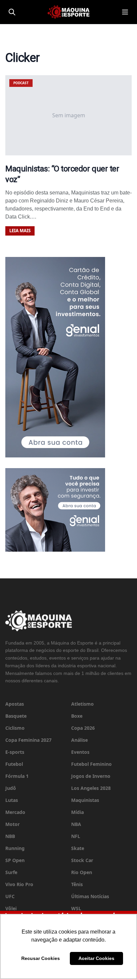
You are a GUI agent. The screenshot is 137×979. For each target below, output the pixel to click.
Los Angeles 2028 (91, 788)
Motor (12, 824)
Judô (10, 788)
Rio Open (81, 872)
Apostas (14, 704)
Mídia (77, 812)
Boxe (76, 716)
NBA (76, 824)
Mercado (15, 812)
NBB (10, 836)
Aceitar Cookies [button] (96, 958)
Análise (79, 740)
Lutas (11, 800)
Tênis (77, 884)
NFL (75, 836)
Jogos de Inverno (90, 776)
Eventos (80, 752)
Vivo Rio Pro (19, 884)
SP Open (15, 860)
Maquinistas (85, 800)
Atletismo (82, 704)
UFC (10, 896)
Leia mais (20, 231)
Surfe (11, 872)
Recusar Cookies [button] (40, 958)
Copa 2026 (83, 728)
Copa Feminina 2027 (28, 740)
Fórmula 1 (17, 776)
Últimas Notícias (90, 896)
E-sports (14, 752)
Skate (77, 848)
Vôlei (11, 908)
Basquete (16, 716)
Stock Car (82, 860)
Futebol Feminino (91, 764)
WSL (76, 908)
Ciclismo (15, 728)
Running (15, 848)
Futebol (14, 764)
